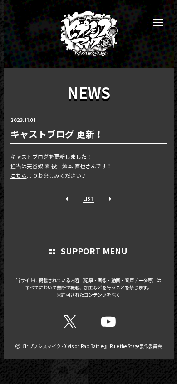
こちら (18, 175)
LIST (88, 198)
